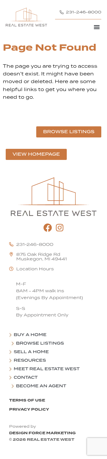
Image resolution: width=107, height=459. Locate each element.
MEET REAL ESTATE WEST (47, 369)
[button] (96, 27)
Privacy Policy (29, 409)
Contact (26, 377)
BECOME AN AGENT (41, 386)
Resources (30, 360)
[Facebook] (48, 228)
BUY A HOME (30, 334)
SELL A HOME (31, 351)
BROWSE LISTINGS (40, 343)
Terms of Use (27, 400)
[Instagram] (60, 228)
